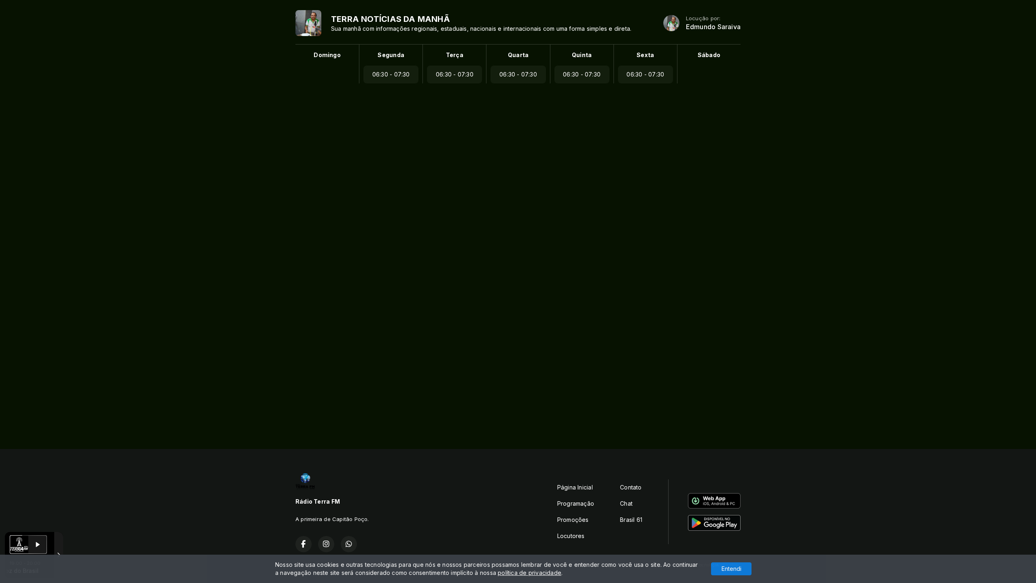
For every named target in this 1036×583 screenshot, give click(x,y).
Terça (454, 54)
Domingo (327, 54)
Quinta (582, 54)
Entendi (731, 568)
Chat (626, 503)
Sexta (645, 54)
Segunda (391, 54)
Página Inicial (575, 487)
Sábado (709, 54)
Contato (630, 487)
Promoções (573, 519)
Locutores (571, 535)
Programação (575, 503)
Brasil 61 (631, 519)
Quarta (518, 54)
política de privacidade (529, 572)
